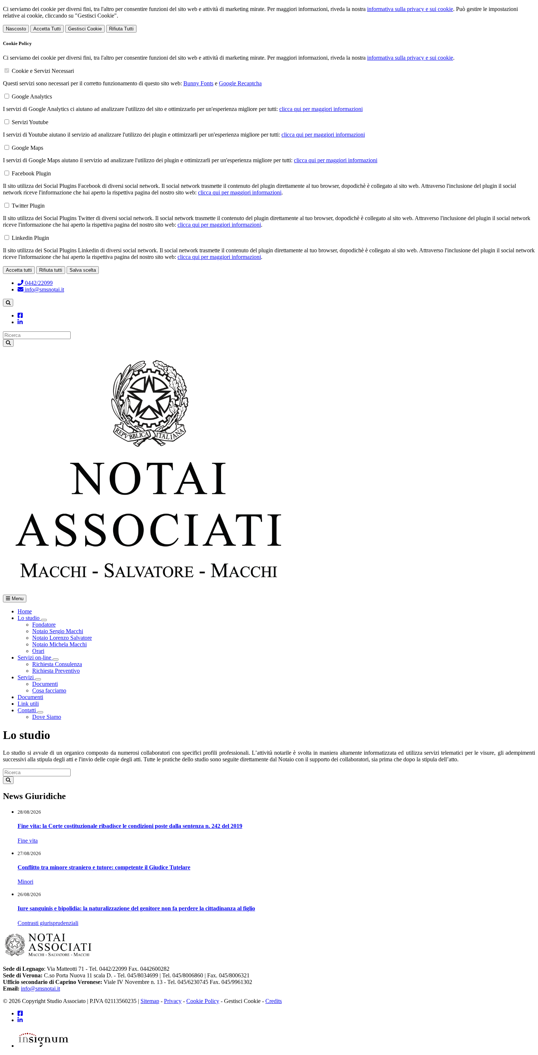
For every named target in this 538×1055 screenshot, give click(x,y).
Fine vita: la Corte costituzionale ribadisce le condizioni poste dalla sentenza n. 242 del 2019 (130, 826)
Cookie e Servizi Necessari (43, 71)
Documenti (45, 684)
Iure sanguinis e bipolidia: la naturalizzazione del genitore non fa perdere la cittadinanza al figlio (136, 908)
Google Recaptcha (240, 83)
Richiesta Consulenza (57, 664)
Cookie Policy (202, 1001)
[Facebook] (20, 315)
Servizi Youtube (30, 122)
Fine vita (28, 840)
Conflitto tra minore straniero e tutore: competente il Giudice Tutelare (104, 867)
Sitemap (150, 1001)
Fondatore (44, 624)
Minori (25, 881)
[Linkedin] (20, 322)
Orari (38, 651)
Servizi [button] (26, 677)
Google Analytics (32, 96)
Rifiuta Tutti (121, 28)
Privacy (173, 1001)
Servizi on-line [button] (35, 657)
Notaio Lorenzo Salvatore (62, 638)
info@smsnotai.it (43, 289)
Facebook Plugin (31, 173)
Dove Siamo (46, 717)
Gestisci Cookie (85, 28)
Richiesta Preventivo (56, 671)
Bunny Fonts (198, 83)
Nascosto (16, 28)
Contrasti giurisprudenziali (48, 923)
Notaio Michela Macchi (59, 644)
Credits (273, 1001)
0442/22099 (38, 283)
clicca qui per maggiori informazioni (321, 109)
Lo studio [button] (29, 618)
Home (25, 611)
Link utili (28, 704)
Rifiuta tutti (50, 270)
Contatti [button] (27, 710)
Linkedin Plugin (30, 238)
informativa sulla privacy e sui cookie (410, 9)
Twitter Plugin (28, 206)
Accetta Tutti (47, 28)
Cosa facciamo (49, 690)
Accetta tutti (19, 270)
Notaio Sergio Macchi (57, 631)
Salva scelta (83, 270)
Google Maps (27, 148)
